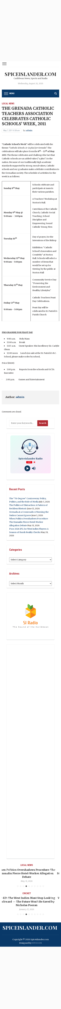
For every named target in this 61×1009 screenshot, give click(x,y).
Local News (8, 103)
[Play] (27, 468)
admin (29, 130)
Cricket (44, 893)
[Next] (53, 873)
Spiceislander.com (30, 74)
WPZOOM (37, 943)
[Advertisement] (30, 30)
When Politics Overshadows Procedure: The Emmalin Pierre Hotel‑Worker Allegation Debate (28, 522)
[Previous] (7, 873)
